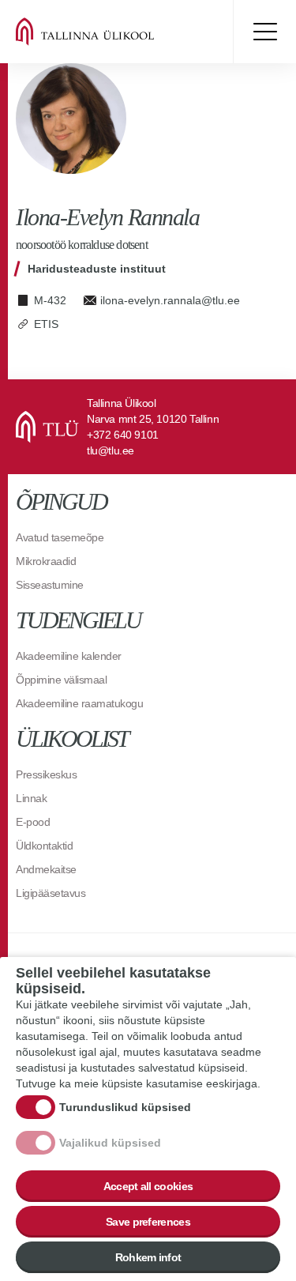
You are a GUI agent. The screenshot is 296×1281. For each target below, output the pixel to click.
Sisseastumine (50, 584)
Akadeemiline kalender (69, 656)
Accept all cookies (148, 1186)
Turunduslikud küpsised (125, 1107)
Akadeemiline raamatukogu (79, 703)
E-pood (33, 822)
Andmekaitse (46, 869)
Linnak (31, 798)
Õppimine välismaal (61, 679)
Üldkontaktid (44, 845)
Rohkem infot (148, 1257)
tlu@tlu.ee (110, 450)
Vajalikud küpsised (110, 1142)
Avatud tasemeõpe (59, 537)
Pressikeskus (46, 774)
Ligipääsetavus (50, 893)
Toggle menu (264, 31)
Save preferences (148, 1221)
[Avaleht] (110, 31)
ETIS (46, 324)
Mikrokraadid (46, 561)
